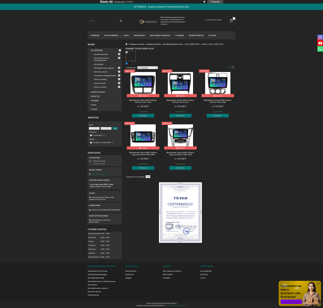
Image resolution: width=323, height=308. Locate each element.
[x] (129, 64)
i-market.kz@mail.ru (99, 174)
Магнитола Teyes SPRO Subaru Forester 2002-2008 (218, 101)
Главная (94, 35)
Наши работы (196, 35)
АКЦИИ (128, 278)
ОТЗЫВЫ (95, 100)
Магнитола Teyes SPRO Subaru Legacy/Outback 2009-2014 (180, 154)
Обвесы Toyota (100, 87)
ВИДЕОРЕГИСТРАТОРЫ (97, 271)
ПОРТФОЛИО (130, 271)
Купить (144, 115)
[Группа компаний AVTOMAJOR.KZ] (147, 20)
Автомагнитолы (153, 44)
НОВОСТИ (95, 96)
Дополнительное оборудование (101, 59)
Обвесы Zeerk (99, 83)
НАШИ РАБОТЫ (98, 92)
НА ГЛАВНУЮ (206, 271)
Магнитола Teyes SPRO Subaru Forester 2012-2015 (180, 101)
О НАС (93, 105)
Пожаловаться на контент (176, 305)
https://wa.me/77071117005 (100, 186)
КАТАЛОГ (204, 274)
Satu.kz (174, 303)
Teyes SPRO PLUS (192, 44)
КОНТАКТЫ (168, 274)
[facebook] (127, 64)
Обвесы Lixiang (100, 79)
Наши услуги (93, 295)
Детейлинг (98, 64)
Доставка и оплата (160, 35)
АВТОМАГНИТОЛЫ (96, 278)
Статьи (212, 35)
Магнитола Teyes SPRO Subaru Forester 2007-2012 (143, 101)
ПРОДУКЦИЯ (97, 50)
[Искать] (121, 21)
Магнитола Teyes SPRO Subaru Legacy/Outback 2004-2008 (143, 154)
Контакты (139, 35)
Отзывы (179, 35)
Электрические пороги (104, 68)
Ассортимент (111, 35)
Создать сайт (119, 2)
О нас (126, 35)
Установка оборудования (105, 75)
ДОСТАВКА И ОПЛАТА (172, 271)
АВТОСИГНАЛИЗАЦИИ (97, 274)
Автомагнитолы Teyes (173, 44)
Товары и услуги (136, 44)
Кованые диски (100, 72)
